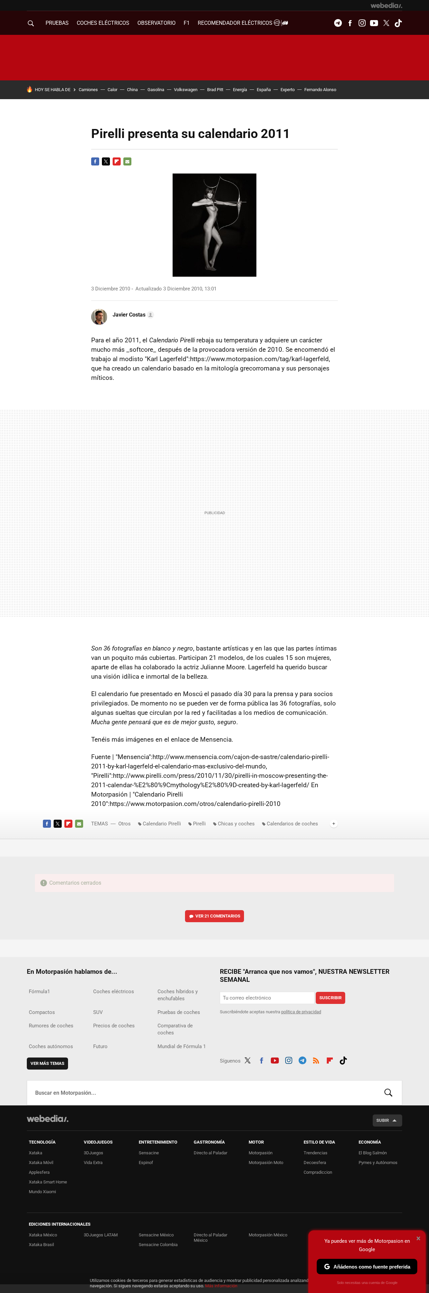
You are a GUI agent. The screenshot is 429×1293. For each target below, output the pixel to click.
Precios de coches (114, 1026)
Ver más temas (47, 1063)
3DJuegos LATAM (101, 1234)
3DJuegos (93, 1152)
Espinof (146, 1162)
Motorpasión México (268, 1234)
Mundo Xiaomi (42, 1191)
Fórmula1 (39, 992)
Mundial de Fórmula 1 (182, 1046)
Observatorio (156, 23)
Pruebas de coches (179, 1012)
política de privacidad (301, 1011)
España (264, 89)
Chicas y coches (236, 824)
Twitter (386, 23)
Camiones (88, 89)
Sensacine (149, 1152)
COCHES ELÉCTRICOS (103, 23)
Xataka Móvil (41, 1162)
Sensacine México (156, 1234)
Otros (124, 824)
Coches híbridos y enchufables (178, 995)
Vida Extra (93, 1162)
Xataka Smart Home (48, 1181)
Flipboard (117, 161)
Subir (382, 1120)
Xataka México (43, 1234)
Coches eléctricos (113, 992)
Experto (288, 89)
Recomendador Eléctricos (236, 23)
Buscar (388, 1093)
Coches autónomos (51, 1046)
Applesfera (39, 1172)
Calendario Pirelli (162, 824)
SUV (98, 1012)
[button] (132, 315)
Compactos (42, 1012)
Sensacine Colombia (158, 1244)
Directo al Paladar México (210, 1237)
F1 (187, 23)
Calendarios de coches (292, 824)
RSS (316, 1059)
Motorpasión (260, 1152)
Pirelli (199, 824)
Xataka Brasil (41, 1244)
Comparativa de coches (175, 1029)
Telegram (338, 23)
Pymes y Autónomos (378, 1162)
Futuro (100, 1046)
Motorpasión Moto (266, 1162)
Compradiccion (318, 1172)
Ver (217, 915)
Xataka (35, 1152)
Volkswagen (185, 89)
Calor (112, 89)
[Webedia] (386, 5)
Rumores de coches (51, 1026)
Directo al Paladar (210, 1152)
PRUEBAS (57, 23)
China (132, 89)
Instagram (362, 23)
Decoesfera (315, 1162)
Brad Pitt (215, 89)
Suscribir (330, 997)
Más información (221, 1285)
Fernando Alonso (320, 89)
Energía (240, 89)
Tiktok (398, 23)
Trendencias (315, 1152)
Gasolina (155, 89)
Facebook (350, 23)
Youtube (374, 23)
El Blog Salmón (373, 1152)
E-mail (127, 161)
